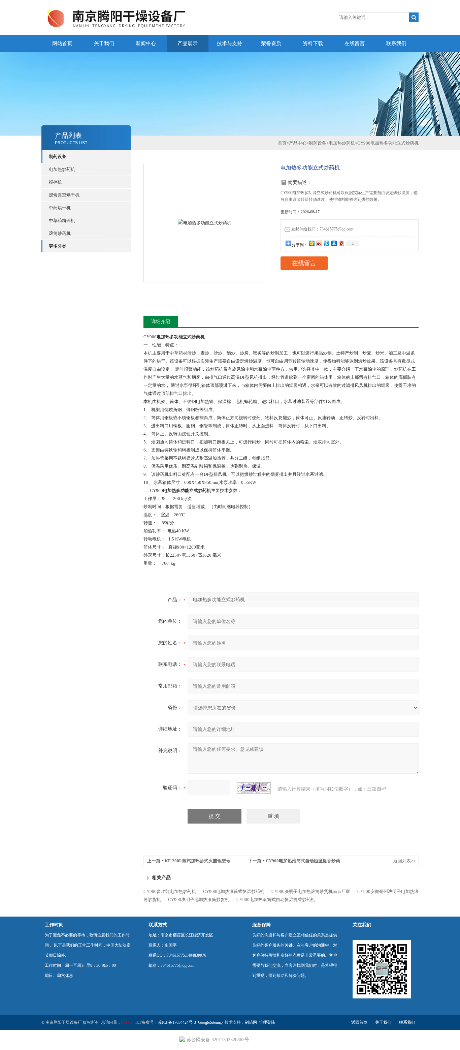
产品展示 (187, 43)
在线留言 (354, 43)
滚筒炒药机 (60, 233)
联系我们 (396, 43)
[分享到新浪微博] (319, 243)
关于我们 (104, 43)
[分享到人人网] (333, 243)
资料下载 (313, 43)
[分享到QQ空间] (311, 243)
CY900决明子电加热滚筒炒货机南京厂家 (310, 891)
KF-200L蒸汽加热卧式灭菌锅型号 (197, 860)
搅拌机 (55, 182)
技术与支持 (229, 43)
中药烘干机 (60, 207)
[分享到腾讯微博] (326, 243)
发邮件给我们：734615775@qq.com (322, 229)
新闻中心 (146, 43)
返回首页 (359, 1022)
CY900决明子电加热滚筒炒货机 (198, 899)
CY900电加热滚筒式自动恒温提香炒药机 (275, 899)
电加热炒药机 (62, 169)
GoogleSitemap (210, 1022)
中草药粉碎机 (62, 220)
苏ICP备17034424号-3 (177, 1022)
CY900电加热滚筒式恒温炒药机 (233, 891)
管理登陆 (267, 1022)
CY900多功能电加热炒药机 (169, 891)
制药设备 (57, 156)
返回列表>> (404, 860)
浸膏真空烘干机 (64, 194)
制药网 (251, 1022)
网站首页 (62, 43)
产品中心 (297, 143)
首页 (282, 143)
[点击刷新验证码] (254, 788)
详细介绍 (160, 321)
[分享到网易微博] (341, 243)
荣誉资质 (271, 43)
